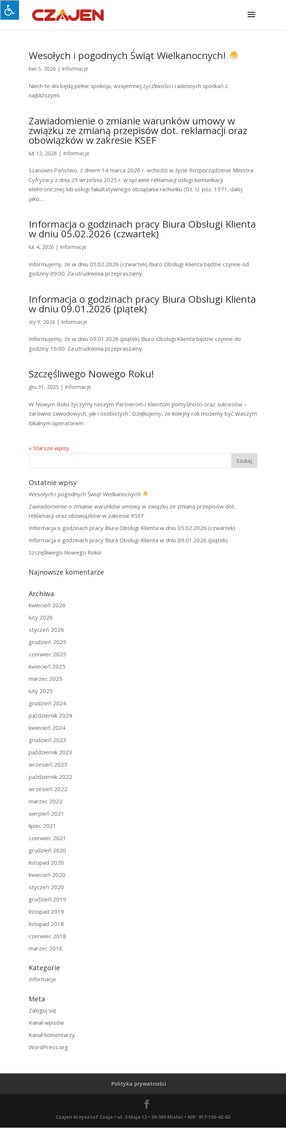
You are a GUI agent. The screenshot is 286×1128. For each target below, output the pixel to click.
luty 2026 (41, 617)
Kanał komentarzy (52, 1034)
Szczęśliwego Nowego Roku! (91, 373)
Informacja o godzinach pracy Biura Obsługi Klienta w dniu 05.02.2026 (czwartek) (142, 228)
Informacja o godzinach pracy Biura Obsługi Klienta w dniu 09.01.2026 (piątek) (142, 303)
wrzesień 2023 (48, 764)
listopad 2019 (46, 911)
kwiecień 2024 (47, 727)
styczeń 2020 (46, 887)
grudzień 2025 (47, 642)
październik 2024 (50, 715)
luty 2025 (41, 691)
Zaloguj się (42, 1010)
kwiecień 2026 (47, 605)
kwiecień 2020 (47, 874)
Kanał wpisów (46, 1022)
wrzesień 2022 (48, 789)
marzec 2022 (46, 801)
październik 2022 (50, 776)
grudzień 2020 (47, 850)
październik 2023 (50, 752)
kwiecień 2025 (47, 666)
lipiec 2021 (42, 825)
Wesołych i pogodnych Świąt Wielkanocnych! (128, 55)
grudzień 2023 (47, 740)
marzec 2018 (46, 948)
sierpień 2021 (46, 813)
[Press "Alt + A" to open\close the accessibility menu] (9, 10)
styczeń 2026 (46, 629)
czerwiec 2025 (47, 654)
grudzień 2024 (47, 703)
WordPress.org (48, 1047)
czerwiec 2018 (47, 936)
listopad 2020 (46, 862)
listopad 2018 (46, 923)
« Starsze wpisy (49, 448)
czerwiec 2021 (47, 838)
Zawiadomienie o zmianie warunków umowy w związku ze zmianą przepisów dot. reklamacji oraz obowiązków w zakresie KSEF (138, 130)
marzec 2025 (46, 678)
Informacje (75, 68)
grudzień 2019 (47, 899)
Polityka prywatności (138, 1083)
